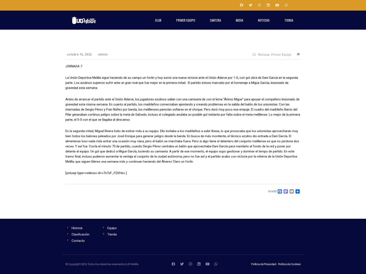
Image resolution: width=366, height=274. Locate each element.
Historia (77, 228)
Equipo (112, 228)
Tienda (112, 234)
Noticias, (264, 54)
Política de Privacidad (263, 264)
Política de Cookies (289, 264)
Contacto (78, 241)
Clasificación (80, 234)
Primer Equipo (281, 54)
